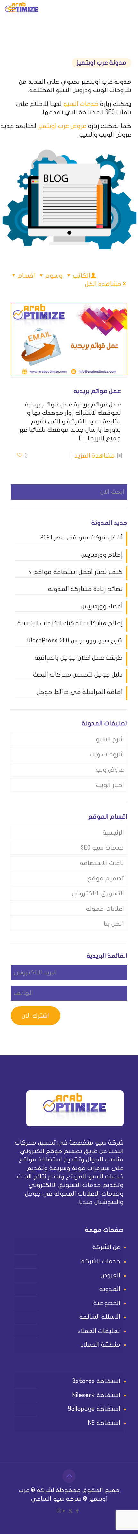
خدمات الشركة (100, 1261)
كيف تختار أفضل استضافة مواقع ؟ (76, 572)
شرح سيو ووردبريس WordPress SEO (75, 640)
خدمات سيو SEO (102, 848)
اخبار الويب (110, 785)
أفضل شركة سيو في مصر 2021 (81, 537)
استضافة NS (104, 1423)
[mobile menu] (11, 9)
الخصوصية (106, 1303)
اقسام (26, 275)
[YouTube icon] (63, 1511)
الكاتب (81, 275)
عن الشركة (106, 1247)
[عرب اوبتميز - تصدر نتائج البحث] (22, 10)
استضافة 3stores (96, 1381)
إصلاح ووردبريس (102, 555)
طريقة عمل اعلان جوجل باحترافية (79, 658)
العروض (110, 1275)
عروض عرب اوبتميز (62, 126)
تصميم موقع (105, 878)
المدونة (109, 1289)
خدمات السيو (81, 104)
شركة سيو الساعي (56, 1499)
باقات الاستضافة (102, 863)
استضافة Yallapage (94, 1409)
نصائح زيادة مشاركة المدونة (85, 589)
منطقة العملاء (100, 1344)
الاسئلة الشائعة (99, 1317)
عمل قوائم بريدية (97, 391)
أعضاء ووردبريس (102, 606)
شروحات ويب (107, 754)
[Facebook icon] (77, 1511)
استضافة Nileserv (96, 1395)
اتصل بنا (114, 924)
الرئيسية (113, 833)
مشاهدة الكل (103, 284)
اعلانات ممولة (105, 909)
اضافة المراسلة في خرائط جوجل (80, 692)
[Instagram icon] (58, 1511)
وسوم (54, 275)
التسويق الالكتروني (98, 893)
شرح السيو (110, 739)
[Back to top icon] (69, 1476)
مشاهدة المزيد (94, 455)
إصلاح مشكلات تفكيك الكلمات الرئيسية (70, 623)
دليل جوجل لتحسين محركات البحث (78, 675)
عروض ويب (110, 770)
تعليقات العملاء (99, 1331)
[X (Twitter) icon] (70, 1511)
